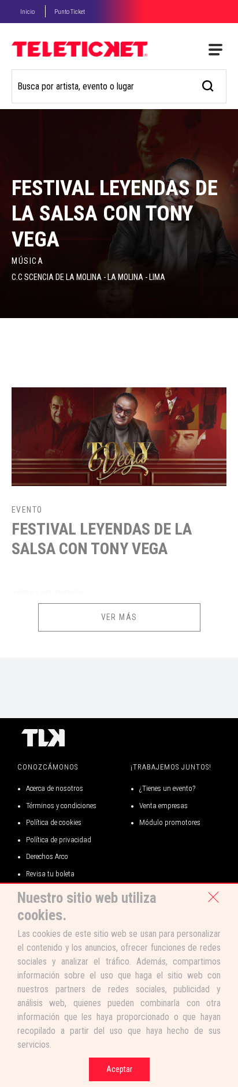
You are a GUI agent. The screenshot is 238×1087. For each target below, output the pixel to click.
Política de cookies (53, 822)
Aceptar (119, 1069)
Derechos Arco (47, 856)
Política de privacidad (58, 839)
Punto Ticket (69, 12)
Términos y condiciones (61, 805)
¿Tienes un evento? (167, 788)
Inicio (27, 12)
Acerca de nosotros (54, 788)
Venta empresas (163, 805)
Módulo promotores (169, 822)
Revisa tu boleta (50, 873)
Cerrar (213, 897)
